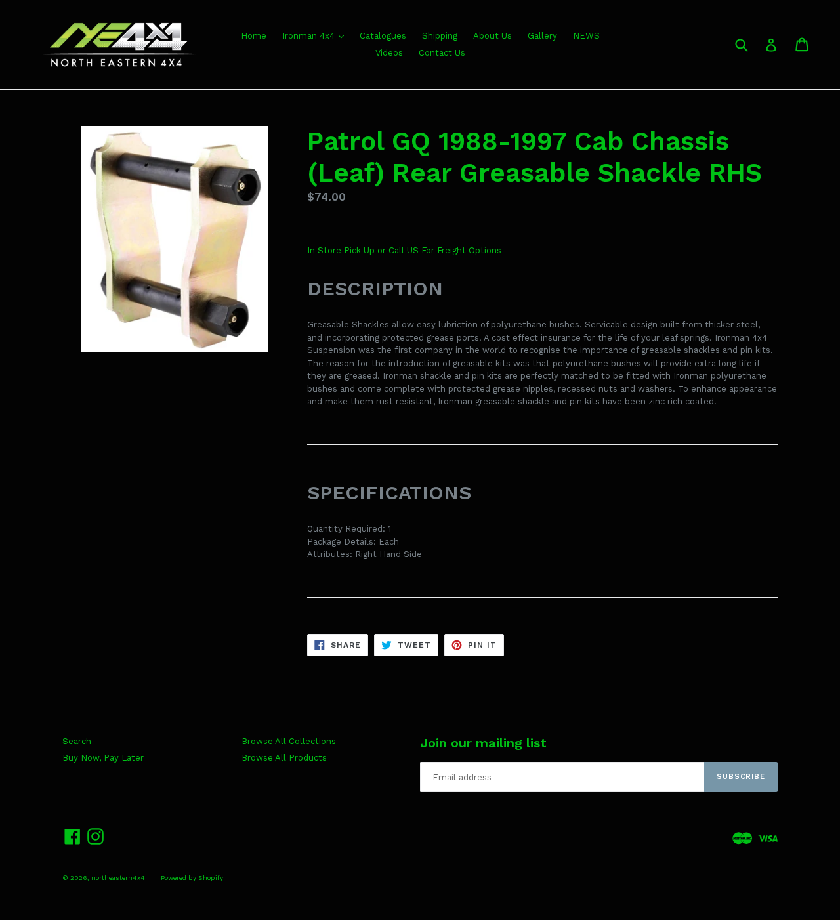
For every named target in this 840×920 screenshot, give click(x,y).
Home (253, 36)
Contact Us (442, 53)
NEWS (586, 36)
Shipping (439, 36)
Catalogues (383, 36)
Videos (389, 53)
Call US (404, 250)
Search (76, 741)
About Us (492, 36)
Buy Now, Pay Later (103, 758)
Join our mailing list (483, 743)
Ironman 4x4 (309, 36)
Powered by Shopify (192, 877)
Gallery (542, 36)
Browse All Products (284, 758)
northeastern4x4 (118, 877)
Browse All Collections (289, 741)
